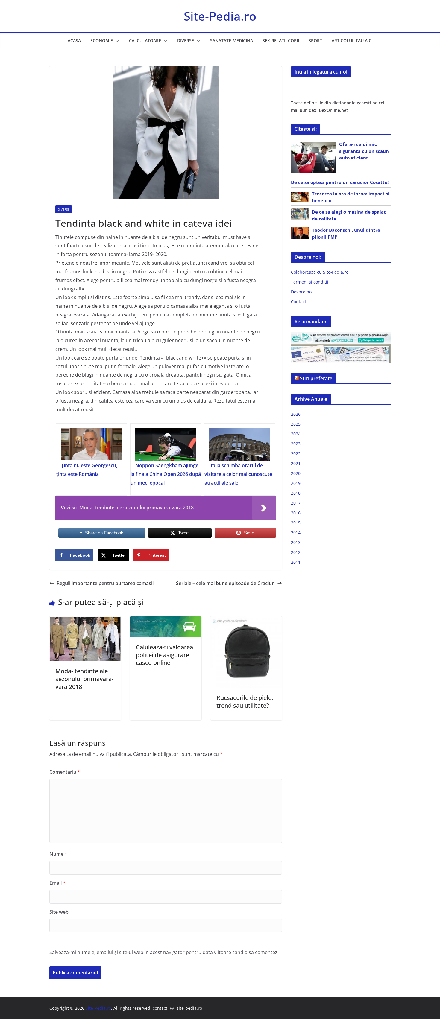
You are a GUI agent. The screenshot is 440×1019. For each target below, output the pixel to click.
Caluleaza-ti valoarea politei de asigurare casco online (164, 655)
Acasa (74, 40)
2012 (296, 552)
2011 (296, 562)
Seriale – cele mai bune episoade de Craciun (225, 583)
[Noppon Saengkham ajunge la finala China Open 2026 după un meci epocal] (166, 444)
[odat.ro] (341, 348)
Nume (58, 854)
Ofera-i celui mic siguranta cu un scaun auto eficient (364, 151)
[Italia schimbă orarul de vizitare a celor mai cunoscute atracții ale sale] (239, 444)
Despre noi (302, 292)
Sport (315, 40)
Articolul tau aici (352, 40)
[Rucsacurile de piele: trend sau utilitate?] (246, 620)
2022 (296, 453)
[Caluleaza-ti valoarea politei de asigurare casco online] (165, 620)
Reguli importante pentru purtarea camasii (105, 583)
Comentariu (64, 772)
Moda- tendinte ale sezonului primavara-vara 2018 (84, 679)
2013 (296, 542)
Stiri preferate (316, 378)
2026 (296, 414)
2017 (296, 503)
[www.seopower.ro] (341, 335)
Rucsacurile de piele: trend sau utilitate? (244, 701)
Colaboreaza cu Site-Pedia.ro (319, 272)
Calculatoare (145, 40)
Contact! (299, 301)
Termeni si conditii (309, 282)
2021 (296, 463)
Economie (101, 40)
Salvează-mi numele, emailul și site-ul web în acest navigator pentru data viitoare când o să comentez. (164, 952)
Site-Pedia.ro (220, 16)
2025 (296, 424)
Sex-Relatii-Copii (281, 40)
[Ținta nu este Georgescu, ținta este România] (91, 444)
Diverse (185, 40)
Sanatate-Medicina (231, 40)
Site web (59, 912)
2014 (296, 532)
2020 (296, 473)
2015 (296, 523)
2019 (296, 483)
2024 (296, 434)
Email (57, 883)
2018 (296, 493)
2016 (296, 513)
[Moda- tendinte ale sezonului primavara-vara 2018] (85, 620)
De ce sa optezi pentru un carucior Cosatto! (340, 182)
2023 (296, 444)
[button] (116, 40)
